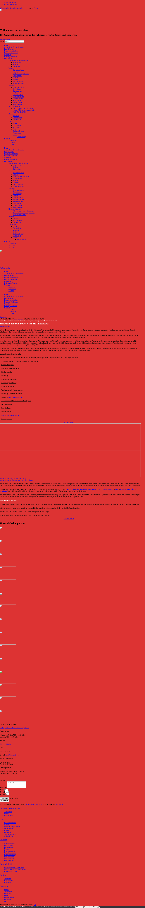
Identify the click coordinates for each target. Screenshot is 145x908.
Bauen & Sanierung (11, 53)
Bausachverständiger (11, 51)
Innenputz (16, 127)
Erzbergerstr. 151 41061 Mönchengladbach (14, 728)
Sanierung (11, 85)
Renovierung (17, 89)
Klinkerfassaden (6, 372)
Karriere (11, 144)
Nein (81, 907)
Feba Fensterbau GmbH (105, 489)
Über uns (7, 139)
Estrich (15, 129)
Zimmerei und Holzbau (9, 379)
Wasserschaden (18, 102)
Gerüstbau (7, 55)
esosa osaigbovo (18, 319)
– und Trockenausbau (12, 397)
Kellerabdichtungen (8, 386)
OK (77, 907)
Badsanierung (17, 91)
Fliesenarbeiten (6, 412)
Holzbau (11, 114)
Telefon (3, 794)
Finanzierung (21, 137)
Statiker (15, 64)
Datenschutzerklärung (91, 907)
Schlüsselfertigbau (7, 365)
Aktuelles (11, 142)
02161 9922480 (5, 744)
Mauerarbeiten (17, 76)
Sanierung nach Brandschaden (11, 394)
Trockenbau (17, 125)
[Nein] (99, 907)
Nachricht (3, 788)
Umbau (15, 93)
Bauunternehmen (18, 70)
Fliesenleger (17, 133)
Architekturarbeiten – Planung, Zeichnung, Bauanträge (19, 361)
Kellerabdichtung (18, 98)
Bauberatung (17, 66)
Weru (122, 489)
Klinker (15, 78)
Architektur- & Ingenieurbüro (14, 47)
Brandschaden (17, 100)
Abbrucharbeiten (18, 83)
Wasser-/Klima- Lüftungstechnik (23, 110)
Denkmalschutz (18, 95)
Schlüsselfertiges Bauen (21, 74)
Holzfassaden (17, 118)
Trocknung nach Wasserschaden (12, 390)
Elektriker (16, 79)
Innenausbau (12, 121)
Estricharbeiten (6, 408)
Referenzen (12, 140)
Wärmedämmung (18, 81)
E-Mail (2, 792)
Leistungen (8, 58)
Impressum (38, 804)
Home (6, 45)
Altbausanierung (18, 87)
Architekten (17, 62)
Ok (35, 905)
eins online (59, 804)
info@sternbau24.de (12, 755)
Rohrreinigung (18, 104)
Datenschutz (29, 804)
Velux (117, 489)
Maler (15, 135)
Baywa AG (70, 489)
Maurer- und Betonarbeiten (10, 368)
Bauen (10, 68)
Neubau (15, 72)
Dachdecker (17, 119)
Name (2, 790)
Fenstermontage (6, 404)
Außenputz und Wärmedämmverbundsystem (16, 401)
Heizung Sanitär (6, 419)
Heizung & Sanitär (10, 57)
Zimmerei (16, 116)
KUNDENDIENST (19, 112)
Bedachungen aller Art (8, 383)
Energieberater (9, 49)
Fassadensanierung (19, 97)
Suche (2, 41)
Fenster (15, 123)
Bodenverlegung (18, 131)
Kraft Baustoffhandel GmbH (85, 489)
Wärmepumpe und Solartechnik (23, 108)
